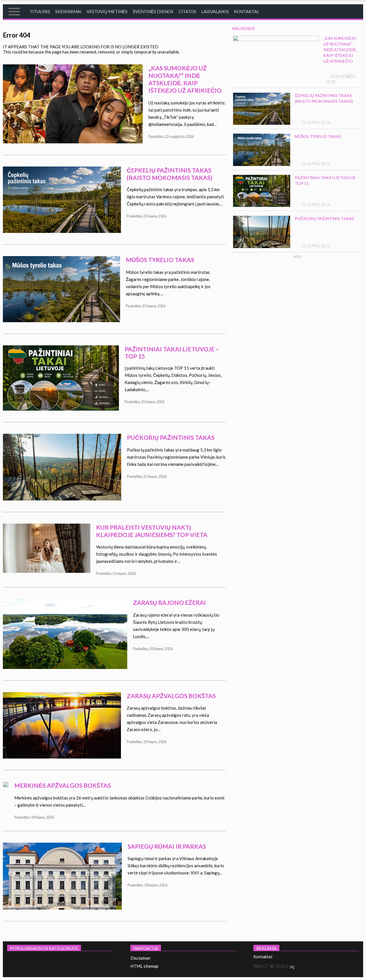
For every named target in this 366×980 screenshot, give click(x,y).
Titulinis (39, 11)
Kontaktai (246, 11)
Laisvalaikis (215, 11)
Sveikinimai (68, 11)
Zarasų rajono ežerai (169, 602)
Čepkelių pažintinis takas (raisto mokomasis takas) (169, 174)
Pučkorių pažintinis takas (170, 437)
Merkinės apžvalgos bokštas (62, 785)
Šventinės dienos (153, 11)
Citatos (187, 11)
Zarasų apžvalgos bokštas (171, 695)
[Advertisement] (315, 313)
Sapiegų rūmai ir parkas (167, 846)
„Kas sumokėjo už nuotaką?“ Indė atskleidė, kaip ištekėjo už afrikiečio (185, 79)
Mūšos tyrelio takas (160, 259)
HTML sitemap (144, 966)
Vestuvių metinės (107, 11)
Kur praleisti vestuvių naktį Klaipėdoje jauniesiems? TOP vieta (151, 531)
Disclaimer (140, 958)
